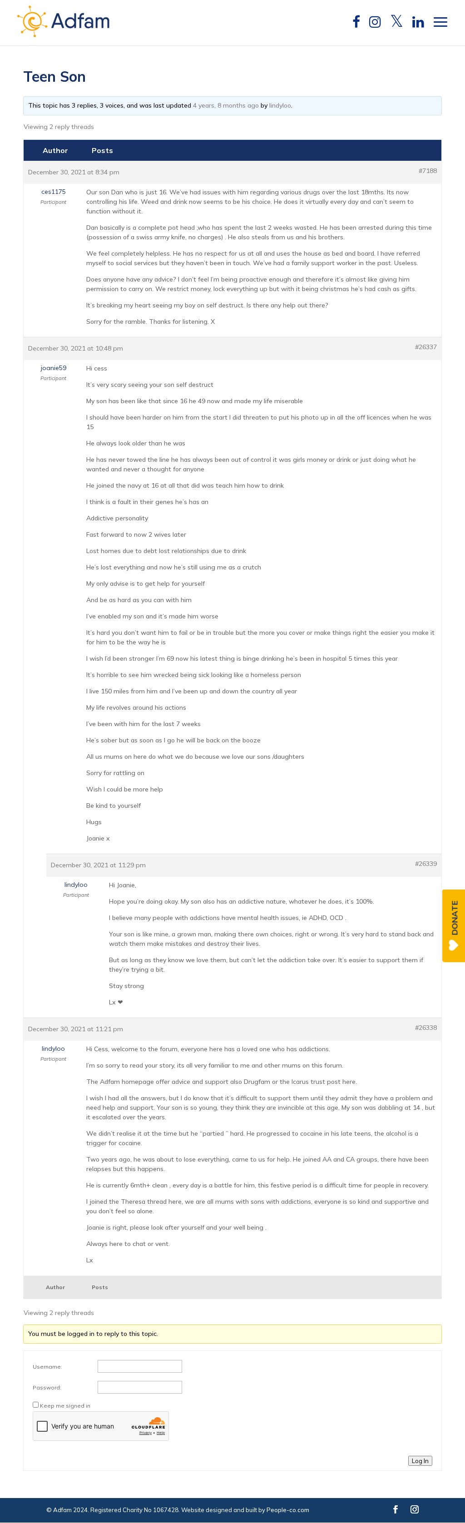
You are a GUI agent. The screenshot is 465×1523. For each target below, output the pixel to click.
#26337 (426, 347)
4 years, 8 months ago (226, 105)
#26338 (426, 1028)
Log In (420, 1460)
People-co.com (288, 1509)
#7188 (428, 171)
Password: (47, 1387)
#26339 (426, 864)
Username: (47, 1366)
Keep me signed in (65, 1405)
